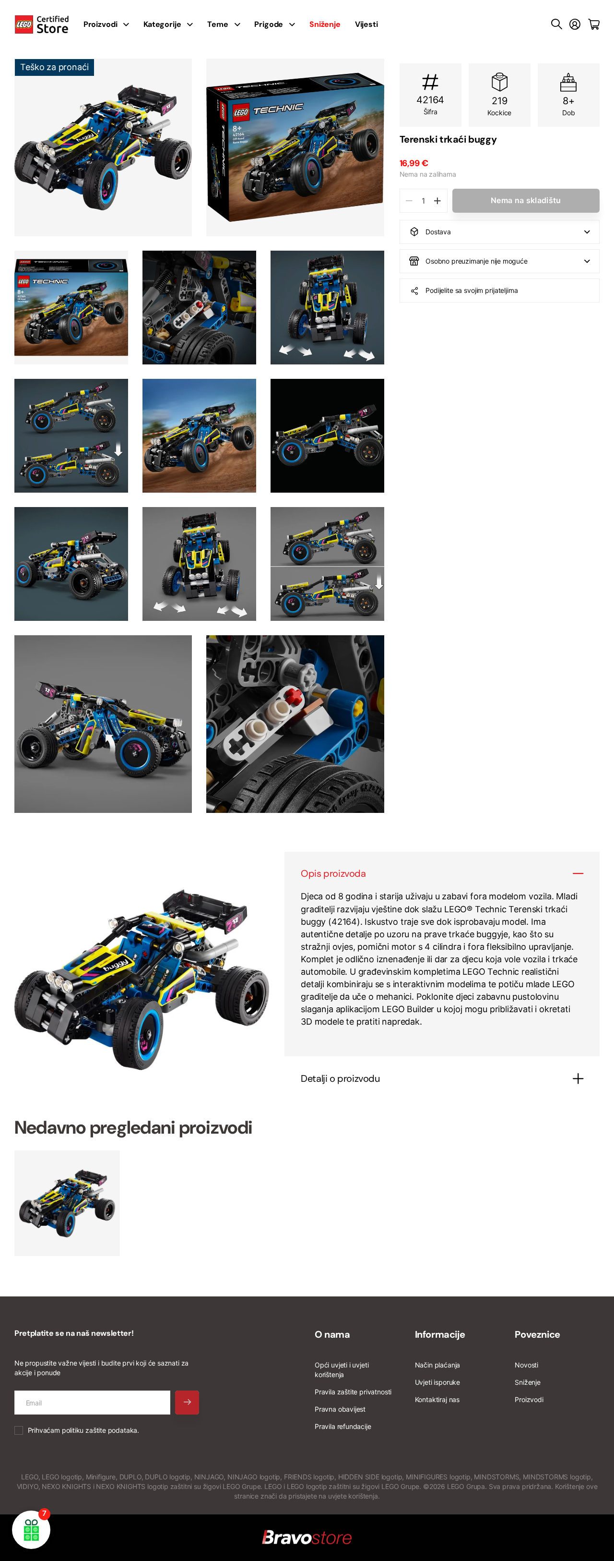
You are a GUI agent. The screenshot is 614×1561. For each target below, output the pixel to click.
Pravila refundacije (343, 1426)
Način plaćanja (437, 1365)
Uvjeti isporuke (437, 1382)
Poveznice (537, 1334)
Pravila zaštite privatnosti (353, 1392)
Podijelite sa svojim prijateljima (471, 290)
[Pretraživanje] (556, 24)
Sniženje (528, 1382)
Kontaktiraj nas (437, 1399)
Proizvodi (529, 1399)
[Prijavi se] (574, 24)
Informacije (440, 1334)
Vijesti (366, 24)
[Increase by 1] (438, 201)
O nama (332, 1334)
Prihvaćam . (83, 1430)
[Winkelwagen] (594, 24)
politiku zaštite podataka (100, 1430)
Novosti (526, 1365)
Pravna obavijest (340, 1409)
